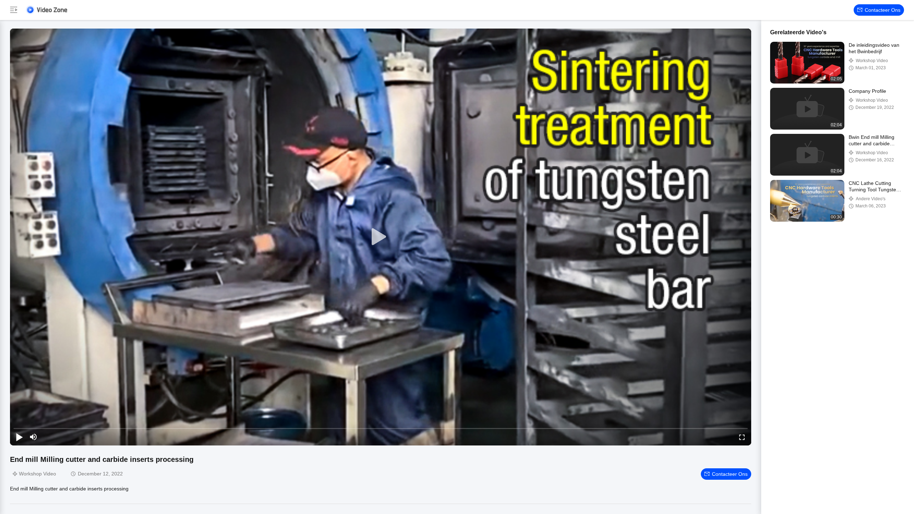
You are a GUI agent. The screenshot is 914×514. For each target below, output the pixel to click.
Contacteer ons (882, 10)
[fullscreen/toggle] (742, 437)
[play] (381, 237)
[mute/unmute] (33, 437)
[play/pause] (19, 437)
